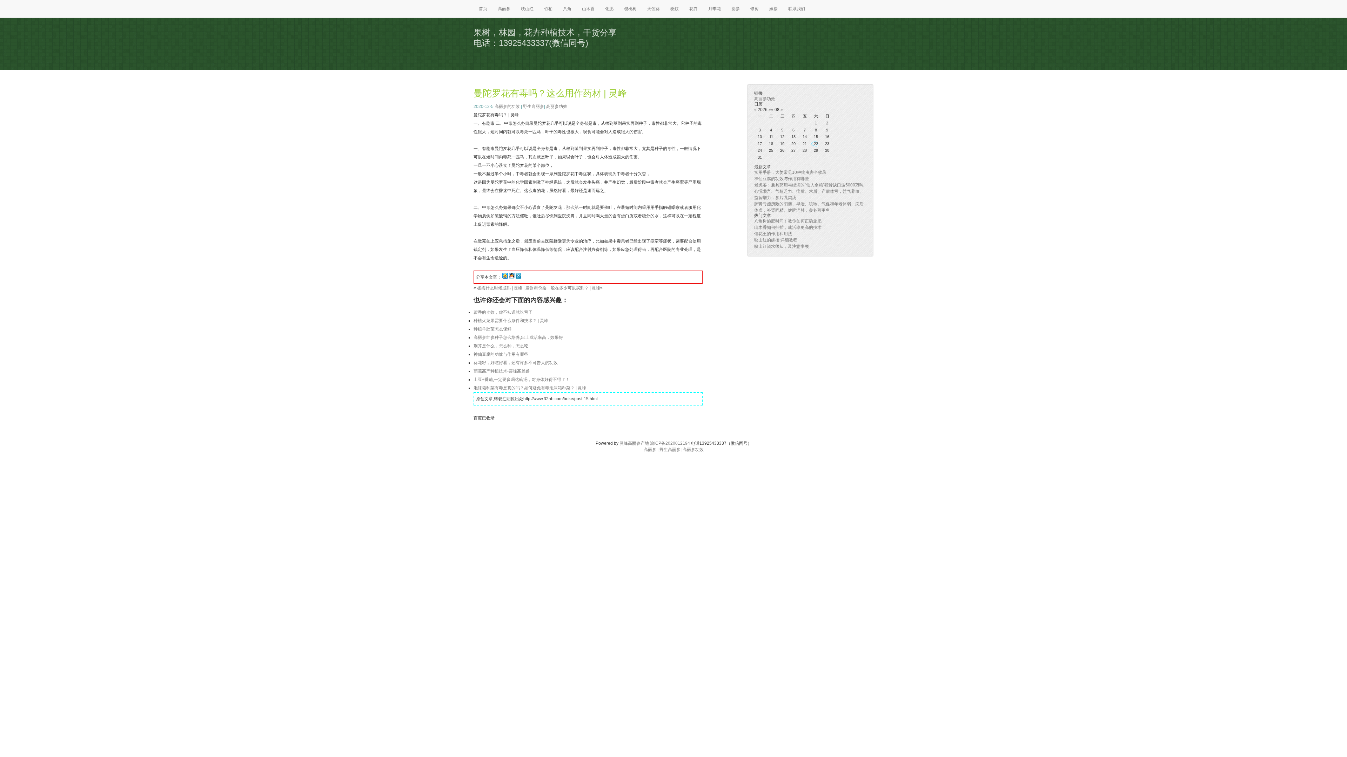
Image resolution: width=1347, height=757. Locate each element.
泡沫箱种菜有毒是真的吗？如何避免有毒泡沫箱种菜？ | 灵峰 (530, 388)
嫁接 (773, 8)
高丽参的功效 (507, 106)
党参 (735, 8)
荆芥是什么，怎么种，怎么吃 (501, 345)
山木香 (588, 8)
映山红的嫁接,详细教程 (775, 240)
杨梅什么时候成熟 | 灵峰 (499, 288)
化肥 (609, 8)
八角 (567, 8)
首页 (483, 8)
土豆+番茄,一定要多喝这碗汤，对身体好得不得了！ (522, 379)
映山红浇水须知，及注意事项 (781, 246)
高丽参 (504, 8)
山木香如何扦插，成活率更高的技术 (788, 227)
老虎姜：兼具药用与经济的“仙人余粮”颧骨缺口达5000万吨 (809, 185)
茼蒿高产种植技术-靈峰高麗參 (502, 371)
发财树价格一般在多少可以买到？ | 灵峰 (562, 288)
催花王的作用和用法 (773, 233)
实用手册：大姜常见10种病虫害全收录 (790, 172)
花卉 (693, 8)
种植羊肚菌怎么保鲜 (492, 329)
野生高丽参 (533, 106)
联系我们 (796, 8)
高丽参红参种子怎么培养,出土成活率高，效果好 (518, 337)
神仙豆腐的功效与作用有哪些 (501, 354)
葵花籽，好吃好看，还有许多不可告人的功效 (516, 362)
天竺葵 (653, 8)
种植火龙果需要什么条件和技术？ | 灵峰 (511, 320)
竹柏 (548, 8)
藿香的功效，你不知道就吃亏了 (503, 312)
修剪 (754, 8)
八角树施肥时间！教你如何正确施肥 (788, 221)
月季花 (714, 8)
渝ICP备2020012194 (670, 443)
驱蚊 (674, 8)
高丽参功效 (556, 106)
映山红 (527, 8)
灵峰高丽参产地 (634, 443)
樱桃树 (630, 8)
